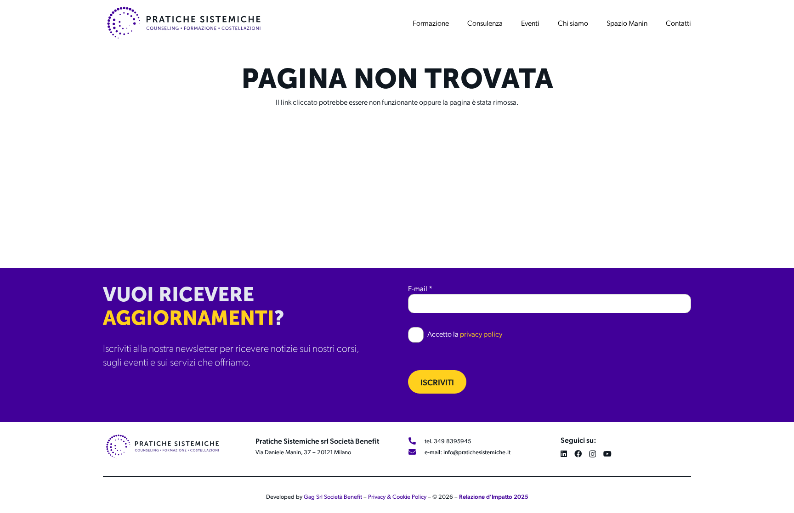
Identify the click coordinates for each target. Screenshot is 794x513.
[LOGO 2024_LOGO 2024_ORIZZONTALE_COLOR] (184, 23)
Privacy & (380, 496)
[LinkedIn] (564, 453)
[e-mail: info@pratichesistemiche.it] (416, 452)
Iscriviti (437, 382)
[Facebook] (578, 453)
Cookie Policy (409, 496)
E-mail (420, 288)
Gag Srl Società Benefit (333, 496)
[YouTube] (607, 453)
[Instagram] (592, 454)
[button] (453, 23)
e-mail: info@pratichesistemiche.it (467, 452)
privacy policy (481, 333)
